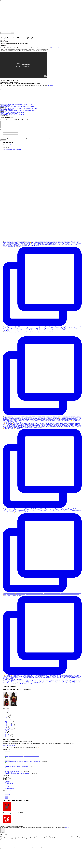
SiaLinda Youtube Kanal (55, 47)
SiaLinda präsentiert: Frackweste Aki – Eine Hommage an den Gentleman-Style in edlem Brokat (17, 106)
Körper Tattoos (7, 719)
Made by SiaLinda (3, 94)
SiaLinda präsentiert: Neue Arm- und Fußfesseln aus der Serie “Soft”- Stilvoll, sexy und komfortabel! (18, 110)
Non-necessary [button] (3, 844)
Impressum (7, 782)
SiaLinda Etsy (7, 794)
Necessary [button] (2, 839)
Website (1, 133)
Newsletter (7, 786)
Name (1, 129)
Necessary (3, 840)
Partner (6, 26)
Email (1, 131)
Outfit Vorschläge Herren (9, 29)
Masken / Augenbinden (11, 20)
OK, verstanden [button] (59, 827)
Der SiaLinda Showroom (9, 788)
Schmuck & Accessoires (9, 728)
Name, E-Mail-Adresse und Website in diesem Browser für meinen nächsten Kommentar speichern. (19, 136)
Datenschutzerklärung (9, 783)
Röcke (8, 11)
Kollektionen (7, 9)
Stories (6, 730)
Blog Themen (5, 6)
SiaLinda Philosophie (20, 94)
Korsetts (8, 12)
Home (4, 5)
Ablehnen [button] (63, 827)
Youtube (6, 798)
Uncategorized (9, 23)
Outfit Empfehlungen (6, 27)
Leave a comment (3, 95)
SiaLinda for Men (10, 22)
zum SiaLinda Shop (3, 2)
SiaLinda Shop (7, 793)
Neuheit (8, 94)
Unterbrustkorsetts (12, 14)
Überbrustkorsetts (12, 13)
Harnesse (8, 18)
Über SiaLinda (7, 781)
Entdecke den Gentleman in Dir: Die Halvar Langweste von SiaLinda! (17, 773)
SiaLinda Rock (27, 94)
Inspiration (7, 109)
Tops (8, 16)
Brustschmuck (9, 17)
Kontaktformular (50, 85)
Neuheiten (7, 8)
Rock (14, 94)
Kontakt (4, 30)
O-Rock (11, 94)
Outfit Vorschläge (3, 105)
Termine (6, 24)
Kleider (8, 21)
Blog (6, 712)
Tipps (6, 25)
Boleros (8, 15)
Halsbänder (9, 10)
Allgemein (7, 7)
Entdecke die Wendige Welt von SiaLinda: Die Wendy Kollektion (12, 114)
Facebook (6, 797)
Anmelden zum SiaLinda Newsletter (9, 745)
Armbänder (9, 19)
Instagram (6, 796)
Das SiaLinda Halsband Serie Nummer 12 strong (13, 771)
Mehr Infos (67, 827)
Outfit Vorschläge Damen (9, 28)
